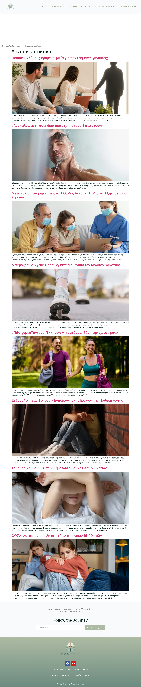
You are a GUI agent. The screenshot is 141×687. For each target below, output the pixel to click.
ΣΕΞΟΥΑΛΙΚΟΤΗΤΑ (106, 6)
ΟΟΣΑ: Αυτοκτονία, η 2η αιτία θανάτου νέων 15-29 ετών (57, 536)
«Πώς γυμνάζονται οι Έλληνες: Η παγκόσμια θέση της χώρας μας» (65, 333)
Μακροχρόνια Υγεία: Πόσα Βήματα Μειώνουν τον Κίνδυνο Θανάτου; (66, 265)
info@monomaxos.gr (81, 669)
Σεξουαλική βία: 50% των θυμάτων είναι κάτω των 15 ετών (59, 468)
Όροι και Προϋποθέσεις (11, 46)
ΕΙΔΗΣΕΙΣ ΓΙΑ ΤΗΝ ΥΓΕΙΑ (126, 6)
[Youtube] (73, 663)
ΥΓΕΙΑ (44, 6)
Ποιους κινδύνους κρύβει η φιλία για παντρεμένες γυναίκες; (60, 58)
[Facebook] (67, 663)
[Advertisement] (70, 28)
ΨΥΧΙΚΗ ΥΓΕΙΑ (91, 6)
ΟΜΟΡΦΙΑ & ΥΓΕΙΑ (75, 6)
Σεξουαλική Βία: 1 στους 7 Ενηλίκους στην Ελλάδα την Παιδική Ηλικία (67, 400)
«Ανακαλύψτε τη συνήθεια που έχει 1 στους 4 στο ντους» (57, 126)
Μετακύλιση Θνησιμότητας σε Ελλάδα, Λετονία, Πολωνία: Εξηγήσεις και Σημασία (69, 195)
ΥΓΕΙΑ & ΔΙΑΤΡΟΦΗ (57, 6)
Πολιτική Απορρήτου (32, 46)
